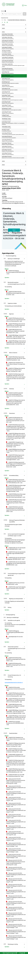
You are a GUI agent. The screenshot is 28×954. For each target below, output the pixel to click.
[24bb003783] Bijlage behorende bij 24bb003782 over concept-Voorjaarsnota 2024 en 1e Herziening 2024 (15, 325)
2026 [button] (3, 24)
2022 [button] (3, 164)
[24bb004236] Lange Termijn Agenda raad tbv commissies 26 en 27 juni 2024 (15, 588)
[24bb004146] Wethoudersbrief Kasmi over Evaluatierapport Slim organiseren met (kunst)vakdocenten (14, 395)
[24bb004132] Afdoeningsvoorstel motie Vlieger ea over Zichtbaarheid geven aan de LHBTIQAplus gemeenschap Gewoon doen (16, 464)
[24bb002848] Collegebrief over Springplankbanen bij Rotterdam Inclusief (15, 756)
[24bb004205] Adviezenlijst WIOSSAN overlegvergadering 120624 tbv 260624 (15, 665)
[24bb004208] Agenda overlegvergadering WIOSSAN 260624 (15, 632)
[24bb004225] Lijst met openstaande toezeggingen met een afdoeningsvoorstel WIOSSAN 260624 (16, 563)
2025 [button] (3, 28)
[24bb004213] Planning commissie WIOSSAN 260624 (15, 583)
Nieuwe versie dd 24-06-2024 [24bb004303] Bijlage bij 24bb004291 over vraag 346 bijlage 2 (16, 932)
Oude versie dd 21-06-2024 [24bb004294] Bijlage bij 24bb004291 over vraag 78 (16, 799)
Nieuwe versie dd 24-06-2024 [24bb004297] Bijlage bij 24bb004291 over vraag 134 (16, 897)
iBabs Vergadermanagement (9, 953)
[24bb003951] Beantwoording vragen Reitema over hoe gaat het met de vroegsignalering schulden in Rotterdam (16, 502)
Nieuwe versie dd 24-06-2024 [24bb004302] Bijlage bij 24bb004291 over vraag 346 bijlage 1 (16, 926)
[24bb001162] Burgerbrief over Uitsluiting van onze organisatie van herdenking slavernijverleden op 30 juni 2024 (15, 420)
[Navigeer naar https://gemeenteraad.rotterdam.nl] (8, 5)
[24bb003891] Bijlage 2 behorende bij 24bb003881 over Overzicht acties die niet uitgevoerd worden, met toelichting (16, 342)
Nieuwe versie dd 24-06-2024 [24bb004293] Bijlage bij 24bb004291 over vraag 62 (16, 875)
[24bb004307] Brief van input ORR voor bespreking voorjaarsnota (15, 775)
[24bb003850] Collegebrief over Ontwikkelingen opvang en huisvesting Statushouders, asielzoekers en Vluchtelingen (15, 444)
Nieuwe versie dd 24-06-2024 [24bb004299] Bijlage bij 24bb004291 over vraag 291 (16, 915)
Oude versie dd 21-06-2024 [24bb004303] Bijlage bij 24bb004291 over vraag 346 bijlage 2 (16, 850)
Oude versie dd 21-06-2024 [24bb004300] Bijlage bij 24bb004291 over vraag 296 (15, 833)
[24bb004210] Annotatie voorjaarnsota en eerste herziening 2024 (15, 689)
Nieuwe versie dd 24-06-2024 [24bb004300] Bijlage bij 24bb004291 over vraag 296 (15, 909)
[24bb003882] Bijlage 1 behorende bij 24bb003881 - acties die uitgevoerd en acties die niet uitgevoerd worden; (16, 337)
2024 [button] (3, 32)
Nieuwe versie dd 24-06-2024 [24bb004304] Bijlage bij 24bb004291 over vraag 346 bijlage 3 (16, 937)
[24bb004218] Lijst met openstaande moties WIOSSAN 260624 (15, 548)
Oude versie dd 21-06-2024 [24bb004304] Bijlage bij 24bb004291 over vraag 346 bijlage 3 (16, 856)
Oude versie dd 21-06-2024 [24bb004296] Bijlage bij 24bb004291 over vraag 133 (16, 810)
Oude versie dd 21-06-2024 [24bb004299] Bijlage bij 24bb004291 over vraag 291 (16, 827)
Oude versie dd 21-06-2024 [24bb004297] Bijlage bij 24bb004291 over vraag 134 (16, 816)
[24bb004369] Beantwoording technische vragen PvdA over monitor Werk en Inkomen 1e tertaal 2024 (16, 750)
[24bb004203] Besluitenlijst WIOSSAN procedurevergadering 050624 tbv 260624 (15, 293)
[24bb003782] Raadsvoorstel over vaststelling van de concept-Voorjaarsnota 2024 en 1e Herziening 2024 (15, 320)
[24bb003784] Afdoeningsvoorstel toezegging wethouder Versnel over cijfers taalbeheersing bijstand (15, 358)
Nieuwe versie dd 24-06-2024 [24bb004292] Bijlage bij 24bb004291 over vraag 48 (16, 869)
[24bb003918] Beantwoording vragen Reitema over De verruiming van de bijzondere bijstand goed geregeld (16, 496)
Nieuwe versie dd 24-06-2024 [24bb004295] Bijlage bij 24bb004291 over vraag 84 (16, 886)
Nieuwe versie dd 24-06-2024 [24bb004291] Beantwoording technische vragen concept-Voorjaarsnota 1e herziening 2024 (15, 862)
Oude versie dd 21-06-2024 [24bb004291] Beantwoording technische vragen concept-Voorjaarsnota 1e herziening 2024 (15, 781)
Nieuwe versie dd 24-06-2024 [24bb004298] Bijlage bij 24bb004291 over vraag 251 (16, 903)
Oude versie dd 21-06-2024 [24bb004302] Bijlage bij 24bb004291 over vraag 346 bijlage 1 (16, 845)
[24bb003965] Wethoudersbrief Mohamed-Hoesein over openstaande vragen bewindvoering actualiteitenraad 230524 (15, 509)
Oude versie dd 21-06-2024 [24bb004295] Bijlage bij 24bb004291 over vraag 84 (16, 805)
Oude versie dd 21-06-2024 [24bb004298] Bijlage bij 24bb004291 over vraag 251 (16, 822)
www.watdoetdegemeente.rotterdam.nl (14, 682)
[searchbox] (11, 14)
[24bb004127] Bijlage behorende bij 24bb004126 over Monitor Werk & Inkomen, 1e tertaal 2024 (15, 370)
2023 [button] (3, 161)
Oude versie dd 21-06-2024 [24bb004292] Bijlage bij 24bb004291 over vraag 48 (16, 788)
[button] (24, 14)
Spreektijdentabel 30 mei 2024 (15, 637)
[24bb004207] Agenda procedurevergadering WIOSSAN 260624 (15, 272)
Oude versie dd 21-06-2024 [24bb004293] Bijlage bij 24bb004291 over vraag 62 (16, 793)
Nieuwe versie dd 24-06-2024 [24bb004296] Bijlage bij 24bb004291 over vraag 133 (16, 892)
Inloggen (21, 953)
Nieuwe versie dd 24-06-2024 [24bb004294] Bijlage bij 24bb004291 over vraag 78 (16, 880)
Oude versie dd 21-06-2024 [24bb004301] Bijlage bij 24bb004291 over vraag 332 (16, 839)
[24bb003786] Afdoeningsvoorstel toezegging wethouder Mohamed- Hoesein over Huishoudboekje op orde (16, 481)
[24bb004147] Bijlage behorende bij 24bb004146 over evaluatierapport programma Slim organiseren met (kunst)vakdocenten (15, 402)
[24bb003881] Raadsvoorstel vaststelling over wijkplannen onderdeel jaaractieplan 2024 (15, 331)
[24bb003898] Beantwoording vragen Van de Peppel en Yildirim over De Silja (16, 451)
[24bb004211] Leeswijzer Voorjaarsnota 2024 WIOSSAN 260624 (15, 723)
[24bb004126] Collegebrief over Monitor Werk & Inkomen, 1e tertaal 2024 (15, 364)
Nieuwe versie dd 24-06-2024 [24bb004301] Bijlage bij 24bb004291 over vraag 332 (16, 920)
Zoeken (2, 11)
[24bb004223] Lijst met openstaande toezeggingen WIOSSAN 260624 (15, 558)
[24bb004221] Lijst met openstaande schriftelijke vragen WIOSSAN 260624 (15, 553)
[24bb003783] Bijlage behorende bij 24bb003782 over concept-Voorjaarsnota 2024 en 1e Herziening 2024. (15, 700)
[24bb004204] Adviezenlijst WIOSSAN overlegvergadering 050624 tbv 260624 (15, 659)
